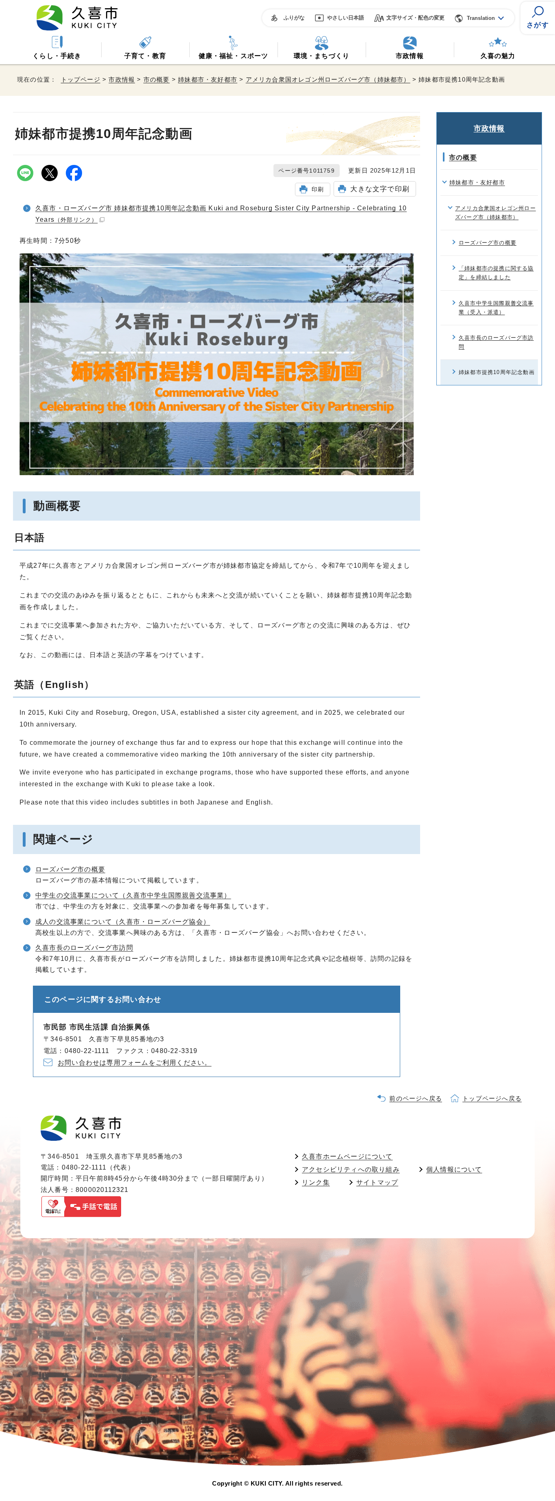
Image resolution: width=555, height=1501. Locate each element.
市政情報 (410, 55)
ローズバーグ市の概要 (70, 869)
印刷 (318, 189)
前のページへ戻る (415, 1098)
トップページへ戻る (492, 1098)
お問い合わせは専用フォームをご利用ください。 (134, 1062)
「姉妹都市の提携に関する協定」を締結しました (496, 272)
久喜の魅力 (498, 55)
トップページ (80, 79)
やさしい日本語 (345, 18)
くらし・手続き (57, 55)
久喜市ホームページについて (347, 1156)
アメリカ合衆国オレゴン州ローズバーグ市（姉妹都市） (328, 79)
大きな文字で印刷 (380, 189)
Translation (481, 18)
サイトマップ (377, 1182)
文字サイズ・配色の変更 (415, 18)
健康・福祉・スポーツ (234, 55)
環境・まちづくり (322, 55)
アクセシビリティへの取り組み (351, 1169)
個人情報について (454, 1169)
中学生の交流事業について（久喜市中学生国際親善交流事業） (133, 895)
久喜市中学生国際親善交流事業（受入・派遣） (496, 307)
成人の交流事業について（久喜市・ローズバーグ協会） (122, 921)
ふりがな (294, 18)
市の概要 (156, 79)
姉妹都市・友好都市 (207, 79)
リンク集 (316, 1182)
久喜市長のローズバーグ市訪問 (84, 947)
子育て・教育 (145, 55)
